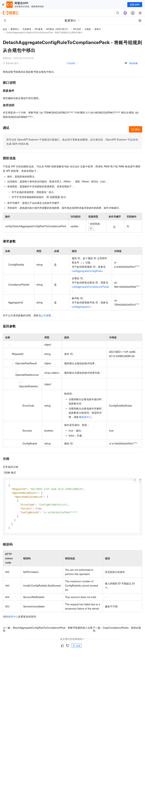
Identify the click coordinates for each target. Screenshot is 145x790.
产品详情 (70, 63)
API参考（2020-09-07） (58, 28)
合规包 (88, 28)
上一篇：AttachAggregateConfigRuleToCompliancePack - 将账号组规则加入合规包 (47, 629)
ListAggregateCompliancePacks (90, 286)
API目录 (77, 28)
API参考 (39, 28)
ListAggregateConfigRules (87, 271)
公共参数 (46, 315)
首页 (5, 29)
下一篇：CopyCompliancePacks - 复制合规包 (117, 629)
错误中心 (86, 417)
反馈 (78, 645)
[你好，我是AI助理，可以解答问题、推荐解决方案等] (125, 13)
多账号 (97, 28)
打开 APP (134, 4)
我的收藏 (133, 63)
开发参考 (27, 28)
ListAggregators (81, 306)
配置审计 (15, 28)
